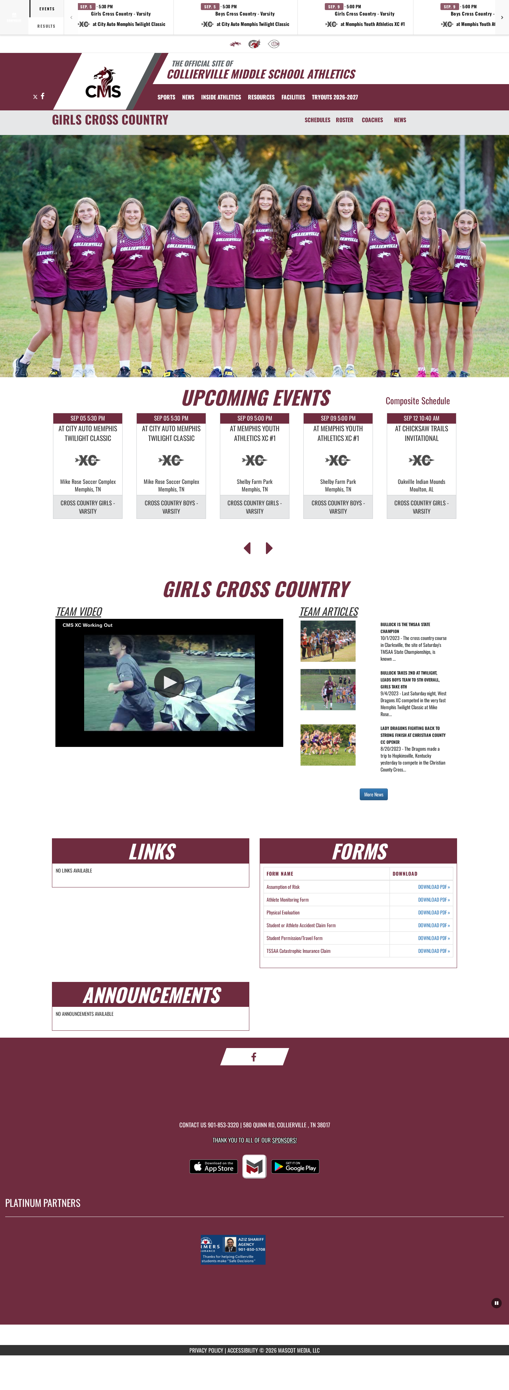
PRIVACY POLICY (206, 1350)
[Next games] (502, 17)
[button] (121, 17)
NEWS (400, 119)
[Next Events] (269, 546)
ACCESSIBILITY (242, 1350)
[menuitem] (235, 44)
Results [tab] (46, 26)
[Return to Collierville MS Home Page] (103, 82)
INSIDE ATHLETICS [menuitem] (221, 97)
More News (373, 794)
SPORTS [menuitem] (166, 97)
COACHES (372, 119)
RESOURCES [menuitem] (261, 97)
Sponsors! (284, 1140)
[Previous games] (71, 17)
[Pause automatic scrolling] (496, 1303)
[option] (88, 466)
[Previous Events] (247, 546)
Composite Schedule (418, 400)
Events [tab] (47, 8)
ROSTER (345, 119)
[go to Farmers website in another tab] (254, 1250)
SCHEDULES (317, 119)
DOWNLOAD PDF (434, 886)
